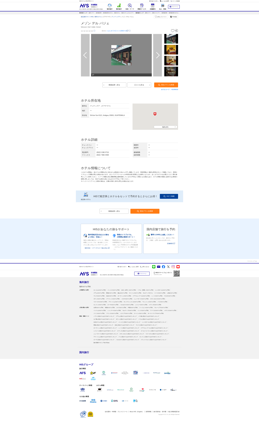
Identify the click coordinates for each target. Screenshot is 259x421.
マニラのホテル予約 (99, 296)
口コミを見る (139, 85)
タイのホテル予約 (121, 307)
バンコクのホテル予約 (113, 290)
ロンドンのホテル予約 (100, 304)
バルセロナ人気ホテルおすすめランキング (127, 339)
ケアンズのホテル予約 (155, 304)
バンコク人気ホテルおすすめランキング (129, 322)
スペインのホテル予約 (140, 313)
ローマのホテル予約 (112, 304)
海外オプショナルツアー (127, 12)
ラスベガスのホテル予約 (100, 302)
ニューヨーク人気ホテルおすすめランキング (106, 334)
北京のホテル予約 (111, 296)
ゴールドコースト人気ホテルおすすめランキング (154, 331)
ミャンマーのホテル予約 (114, 310)
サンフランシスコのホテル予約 (132, 302)
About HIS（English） (137, 411)
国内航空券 (164, 12)
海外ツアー (91, 12)
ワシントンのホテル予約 (149, 302)
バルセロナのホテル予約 (126, 304)
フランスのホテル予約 (112, 313)
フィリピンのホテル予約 (146, 307)
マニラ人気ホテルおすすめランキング (146, 325)
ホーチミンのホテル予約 (124, 296)
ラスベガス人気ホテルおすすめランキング (157, 334)
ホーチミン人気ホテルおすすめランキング (105, 328)
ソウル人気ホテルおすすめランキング (148, 319)
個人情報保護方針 (174, 411)
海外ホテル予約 (85, 286)
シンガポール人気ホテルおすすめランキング (154, 322)
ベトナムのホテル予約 (100, 310)
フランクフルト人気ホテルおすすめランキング (153, 339)
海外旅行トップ (83, 12)
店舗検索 (170, 243)
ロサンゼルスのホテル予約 (157, 299)
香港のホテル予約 (111, 293)
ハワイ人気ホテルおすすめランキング (104, 316)
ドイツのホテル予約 (99, 313)
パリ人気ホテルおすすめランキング (128, 336)
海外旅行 (84, 282)
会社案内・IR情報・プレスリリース (116, 411)
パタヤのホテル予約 (126, 299)
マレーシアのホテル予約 (161, 307)
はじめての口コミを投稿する (117, 31)
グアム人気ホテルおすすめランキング (126, 316)
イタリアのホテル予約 (126, 313)
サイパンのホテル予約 (135, 293)
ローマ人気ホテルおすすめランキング (104, 339)
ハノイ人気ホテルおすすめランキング (128, 328)
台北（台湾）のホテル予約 (128, 290)
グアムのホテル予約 (99, 293)
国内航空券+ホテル (173, 12)
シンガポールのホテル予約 (162, 290)
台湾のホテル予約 (98, 307)
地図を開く (165, 127)
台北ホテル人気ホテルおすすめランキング (105, 322)
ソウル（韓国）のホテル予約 (145, 290)
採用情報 (148, 411)
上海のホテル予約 (172, 293)
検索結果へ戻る (114, 85)
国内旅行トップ (139, 12)
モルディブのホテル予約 (129, 310)
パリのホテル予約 (162, 302)
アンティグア (116, 16)
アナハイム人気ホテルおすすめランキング (105, 336)
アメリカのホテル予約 (156, 310)
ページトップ (251, 261)
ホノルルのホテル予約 (100, 290)
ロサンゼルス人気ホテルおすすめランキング (132, 334)
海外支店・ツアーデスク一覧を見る (96, 248)
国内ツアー (148, 12)
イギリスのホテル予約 (170, 310)
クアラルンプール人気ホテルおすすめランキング (154, 328)
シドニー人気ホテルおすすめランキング (104, 331)
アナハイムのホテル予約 (115, 302)
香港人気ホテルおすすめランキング (103, 325)
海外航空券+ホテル (108, 12)
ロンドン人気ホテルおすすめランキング (150, 336)
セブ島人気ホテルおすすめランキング (104, 319)
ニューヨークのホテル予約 (141, 299)
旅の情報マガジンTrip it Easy (101, 342)
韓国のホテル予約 (110, 307)
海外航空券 (98, 12)
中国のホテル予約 (133, 307)
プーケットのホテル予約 (113, 299)
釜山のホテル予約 (122, 293)
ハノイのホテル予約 (156, 296)
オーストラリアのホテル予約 (156, 313)
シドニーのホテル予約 (141, 304)
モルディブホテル (148, 293)
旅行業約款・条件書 (159, 411)
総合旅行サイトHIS (87, 16)
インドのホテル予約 (143, 310)
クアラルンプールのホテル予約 (141, 296)
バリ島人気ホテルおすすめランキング (148, 316)
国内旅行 (84, 352)
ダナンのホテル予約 (99, 299)
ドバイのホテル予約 (159, 293)
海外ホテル (117, 12)
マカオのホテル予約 (169, 296)
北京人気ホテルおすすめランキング (124, 325)
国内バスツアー (156, 12)
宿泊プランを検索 (167, 85)
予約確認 (174, 16)
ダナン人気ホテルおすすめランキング (126, 319)
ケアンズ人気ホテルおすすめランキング (128, 331)
